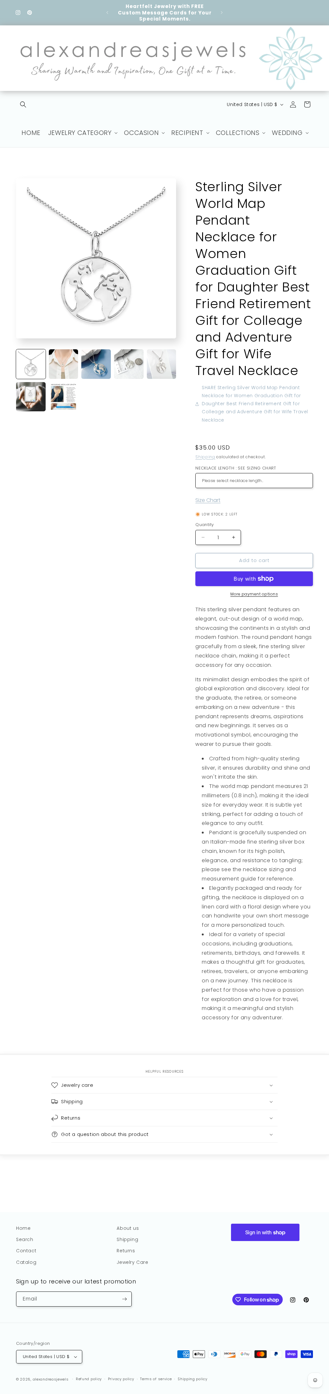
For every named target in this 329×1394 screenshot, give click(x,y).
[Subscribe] (124, 1299)
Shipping (205, 457)
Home (23, 1228)
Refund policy (89, 1378)
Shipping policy (193, 1378)
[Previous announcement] (107, 12)
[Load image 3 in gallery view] (96, 364)
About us (128, 1228)
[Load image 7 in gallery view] (63, 397)
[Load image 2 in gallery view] (63, 364)
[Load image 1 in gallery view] (31, 364)
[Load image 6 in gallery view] (31, 397)
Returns (126, 1250)
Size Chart (207, 500)
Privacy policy (121, 1378)
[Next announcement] (222, 12)
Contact (26, 1250)
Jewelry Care (132, 1262)
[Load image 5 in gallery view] (161, 364)
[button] (23, 104)
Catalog (26, 1262)
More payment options (254, 594)
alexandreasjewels (51, 1379)
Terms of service (156, 1378)
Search (24, 1239)
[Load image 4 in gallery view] (129, 364)
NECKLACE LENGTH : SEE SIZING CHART (235, 468)
